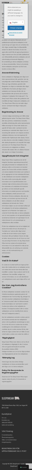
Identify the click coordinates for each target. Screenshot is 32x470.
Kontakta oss (6, 420)
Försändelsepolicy (7, 435)
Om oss (4, 418)
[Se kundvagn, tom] (22, 2)
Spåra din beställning (8, 425)
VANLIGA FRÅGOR (7, 422)
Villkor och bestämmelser (9, 440)
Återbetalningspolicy (8, 437)
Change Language (16, 28)
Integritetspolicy (6, 442)
